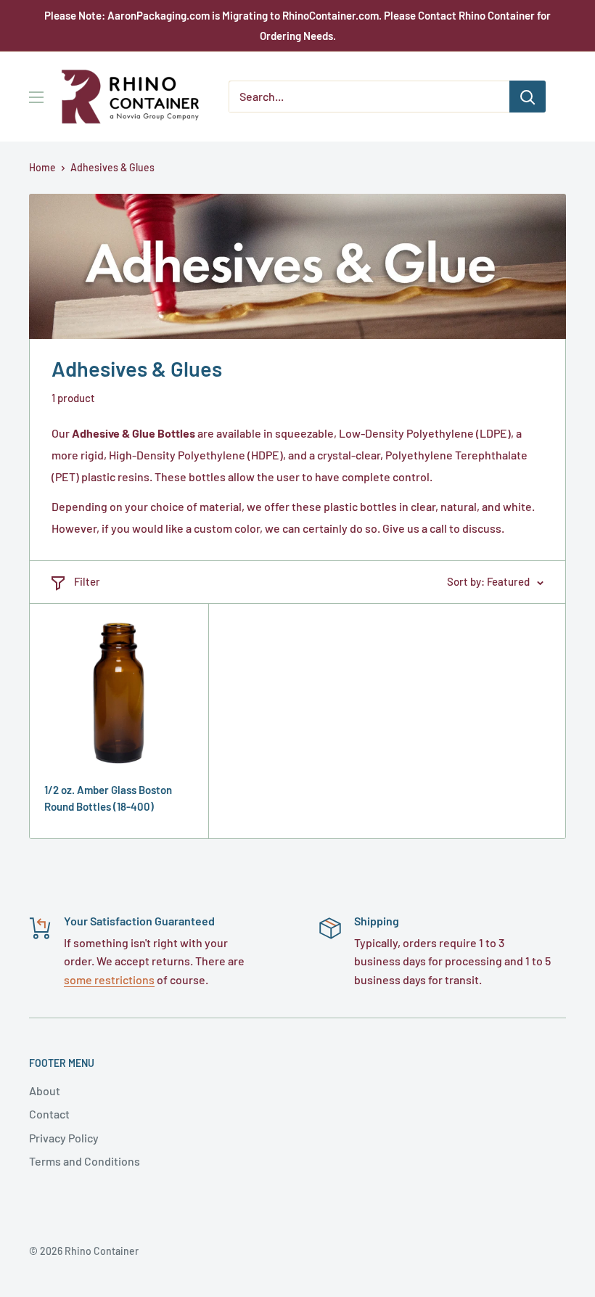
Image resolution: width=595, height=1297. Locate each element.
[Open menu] (36, 97)
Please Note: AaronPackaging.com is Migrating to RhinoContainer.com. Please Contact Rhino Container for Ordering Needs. (297, 25)
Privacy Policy (64, 1138)
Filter (87, 581)
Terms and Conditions (84, 1161)
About (44, 1090)
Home (42, 167)
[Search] (527, 96)
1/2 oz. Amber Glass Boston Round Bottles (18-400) (108, 798)
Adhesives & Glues (112, 167)
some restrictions (109, 979)
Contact (49, 1114)
